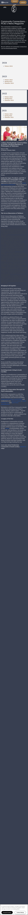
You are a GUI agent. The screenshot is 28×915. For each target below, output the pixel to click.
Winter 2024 (9, 66)
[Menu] (2, 2)
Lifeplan (13, 150)
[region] (14, 909)
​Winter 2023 (9, 80)
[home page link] (14, 8)
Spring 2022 (8, 98)
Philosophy (9, 150)
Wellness (4, 150)
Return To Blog (5, 125)
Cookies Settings (20, 912)
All (1, 150)
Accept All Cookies (7, 912)
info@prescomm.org (14, 40)
